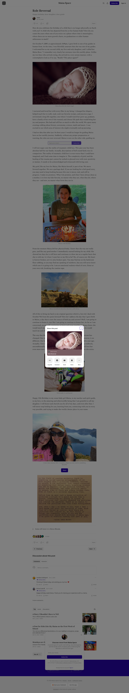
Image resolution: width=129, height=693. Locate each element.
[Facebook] (57, 360)
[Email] (64, 360)
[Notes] (72, 360)
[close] (81, 328)
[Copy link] (50, 360)
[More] (79, 360)
